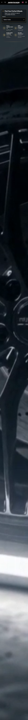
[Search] (5, 2)
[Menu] (2, 2)
